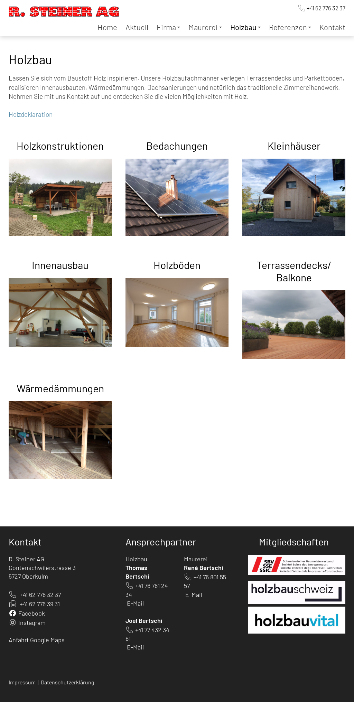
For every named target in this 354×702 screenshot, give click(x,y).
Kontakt (332, 26)
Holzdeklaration (31, 114)
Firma (166, 26)
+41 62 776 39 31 (40, 604)
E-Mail (135, 603)
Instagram (32, 622)
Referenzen (288, 26)
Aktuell (136, 26)
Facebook (31, 613)
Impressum (23, 682)
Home (107, 26)
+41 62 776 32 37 (326, 7)
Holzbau (243, 26)
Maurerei (203, 26)
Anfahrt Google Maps (37, 640)
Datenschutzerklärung (67, 682)
